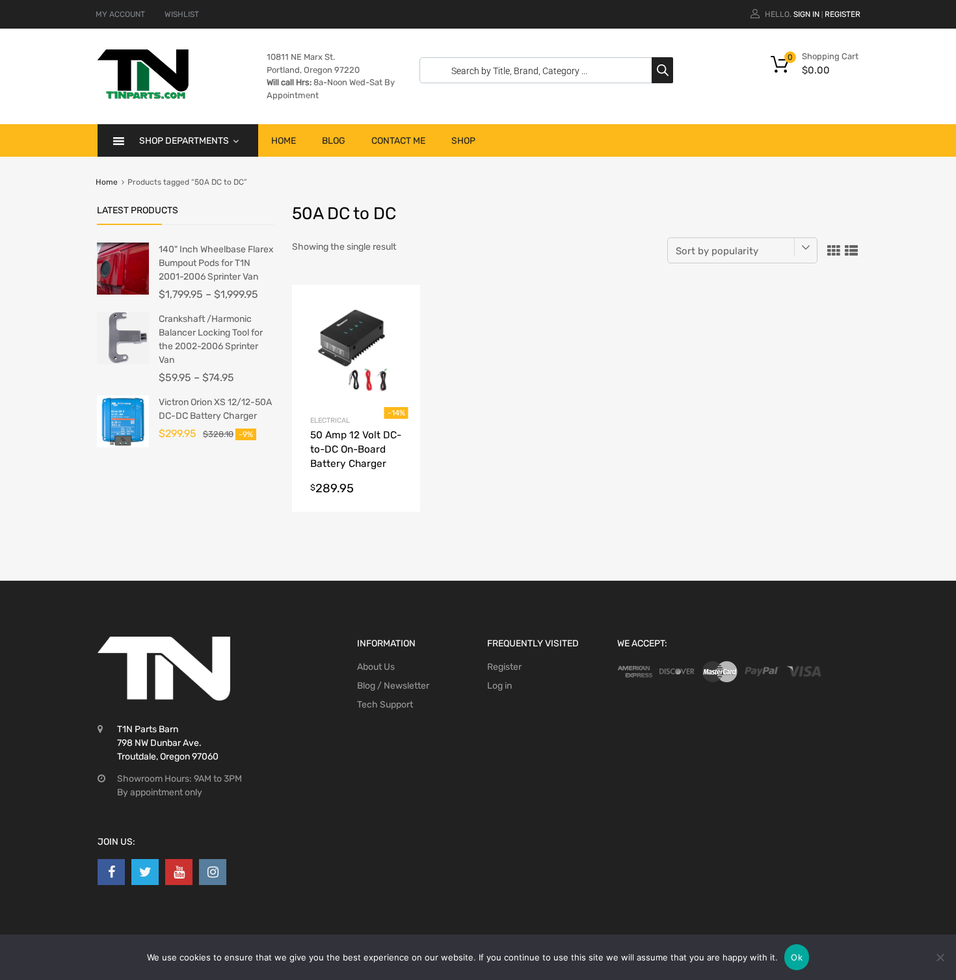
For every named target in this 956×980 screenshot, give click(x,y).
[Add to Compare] (399, 330)
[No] (939, 957)
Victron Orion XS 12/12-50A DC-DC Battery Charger (215, 409)
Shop (463, 140)
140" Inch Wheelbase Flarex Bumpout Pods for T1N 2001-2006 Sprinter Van (216, 263)
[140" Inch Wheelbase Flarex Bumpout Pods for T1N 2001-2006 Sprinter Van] (123, 291)
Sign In (806, 14)
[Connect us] (111, 872)
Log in (499, 685)
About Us (376, 666)
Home (283, 140)
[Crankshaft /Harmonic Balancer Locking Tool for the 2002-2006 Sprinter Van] (123, 361)
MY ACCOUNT (120, 14)
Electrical (330, 420)
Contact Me (398, 140)
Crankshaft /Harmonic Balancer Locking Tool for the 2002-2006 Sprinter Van (211, 339)
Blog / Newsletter (393, 685)
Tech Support (385, 704)
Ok (797, 957)
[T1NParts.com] (143, 95)
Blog (333, 140)
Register (842, 14)
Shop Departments (184, 140)
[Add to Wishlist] (399, 309)
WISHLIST (182, 14)
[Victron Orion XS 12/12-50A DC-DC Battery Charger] (123, 444)
